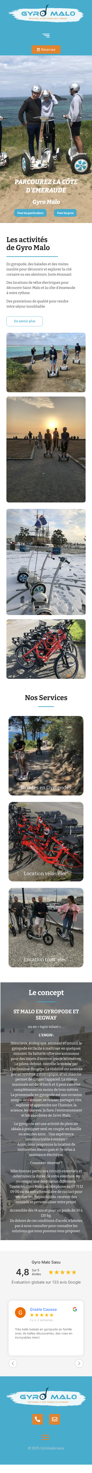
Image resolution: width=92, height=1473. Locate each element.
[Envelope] (54, 1419)
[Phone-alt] (37, 1419)
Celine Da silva (43, 1309)
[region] (46, 137)
